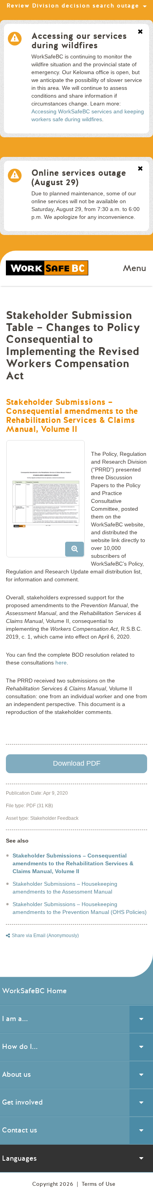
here (61, 662)
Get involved (22, 1102)
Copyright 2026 (53, 1184)
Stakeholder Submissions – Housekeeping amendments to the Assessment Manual (65, 888)
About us (16, 1074)
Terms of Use (98, 1184)
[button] (48, 502)
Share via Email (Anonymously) (45, 935)
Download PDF (76, 763)
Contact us (19, 1130)
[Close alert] (140, 32)
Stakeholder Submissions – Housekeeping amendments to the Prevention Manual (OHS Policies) (80, 908)
